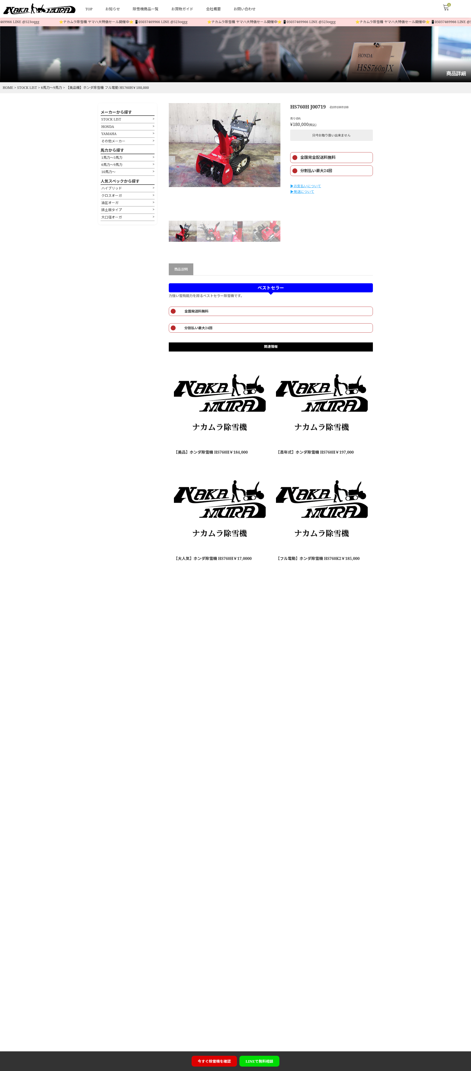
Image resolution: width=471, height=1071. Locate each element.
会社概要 (213, 8)
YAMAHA (109, 133)
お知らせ (112, 8)
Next (277, 159)
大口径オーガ (111, 217)
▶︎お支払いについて (305, 186)
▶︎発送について (302, 191)
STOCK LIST (111, 119)
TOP (88, 8)
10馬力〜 (108, 171)
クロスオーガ (111, 195)
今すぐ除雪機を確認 (214, 1061)
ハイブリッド (111, 188)
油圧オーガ (109, 202)
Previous (172, 159)
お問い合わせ (245, 8)
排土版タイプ (111, 209)
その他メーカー (113, 141)
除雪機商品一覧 (145, 8)
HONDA (107, 126)
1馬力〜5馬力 (111, 157)
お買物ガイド (182, 8)
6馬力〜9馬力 (111, 164)
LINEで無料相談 (259, 1061)
